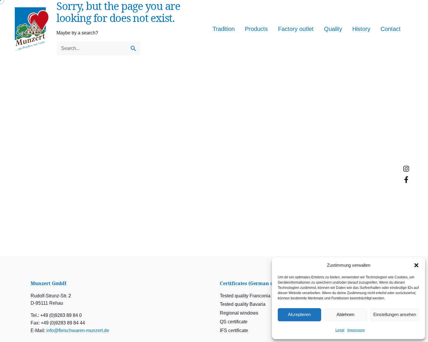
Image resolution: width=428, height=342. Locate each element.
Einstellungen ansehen (394, 314)
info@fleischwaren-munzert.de (77, 330)
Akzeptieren (299, 314)
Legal (339, 330)
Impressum (356, 330)
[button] (416, 265)
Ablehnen (345, 314)
